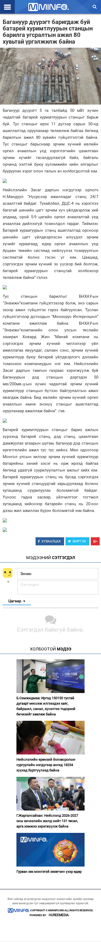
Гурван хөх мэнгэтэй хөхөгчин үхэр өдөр (49, 872)
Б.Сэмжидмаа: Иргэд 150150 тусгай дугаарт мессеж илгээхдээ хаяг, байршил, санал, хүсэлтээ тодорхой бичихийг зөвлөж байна (45, 706)
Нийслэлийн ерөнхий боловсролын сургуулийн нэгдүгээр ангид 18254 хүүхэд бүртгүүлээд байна (45, 764)
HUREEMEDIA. (59, 915)
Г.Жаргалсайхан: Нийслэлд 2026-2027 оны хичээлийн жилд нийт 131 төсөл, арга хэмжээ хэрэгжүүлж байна (47, 820)
